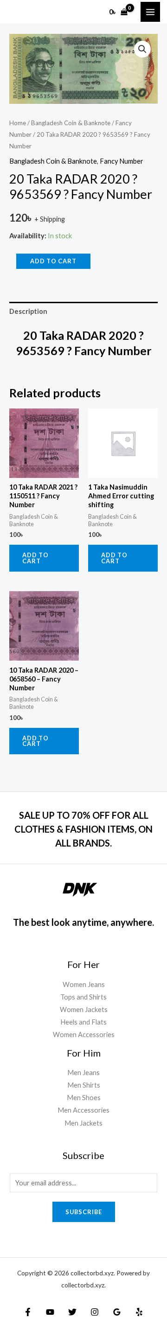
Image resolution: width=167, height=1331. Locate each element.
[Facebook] (28, 1312)
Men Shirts (83, 1085)
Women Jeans (84, 984)
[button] (142, 49)
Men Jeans (83, 1072)
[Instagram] (94, 1312)
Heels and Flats (83, 1022)
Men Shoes (84, 1098)
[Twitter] (72, 1312)
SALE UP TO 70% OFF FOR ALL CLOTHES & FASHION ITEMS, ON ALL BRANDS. (83, 828)
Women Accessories (84, 1034)
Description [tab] (28, 311)
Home (17, 123)
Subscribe (83, 1212)
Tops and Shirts (83, 997)
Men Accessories (83, 1110)
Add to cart (53, 261)
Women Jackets (84, 1009)
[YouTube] (50, 1312)
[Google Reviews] (117, 1312)
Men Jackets (83, 1123)
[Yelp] (139, 1312)
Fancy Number (121, 161)
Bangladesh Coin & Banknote (70, 123)
